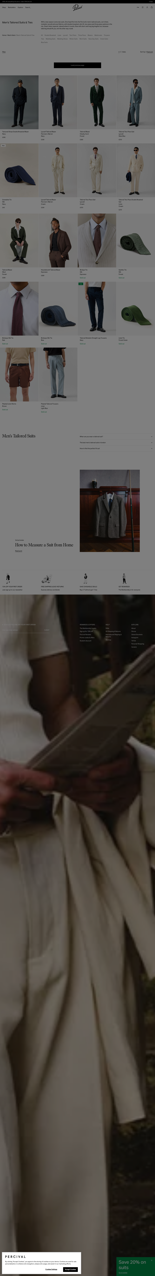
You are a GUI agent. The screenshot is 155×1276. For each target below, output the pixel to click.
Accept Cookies (70, 1269)
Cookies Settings (51, 1269)
